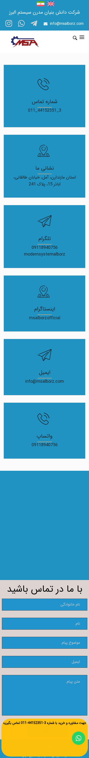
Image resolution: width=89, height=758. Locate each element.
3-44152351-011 (33, 723)
